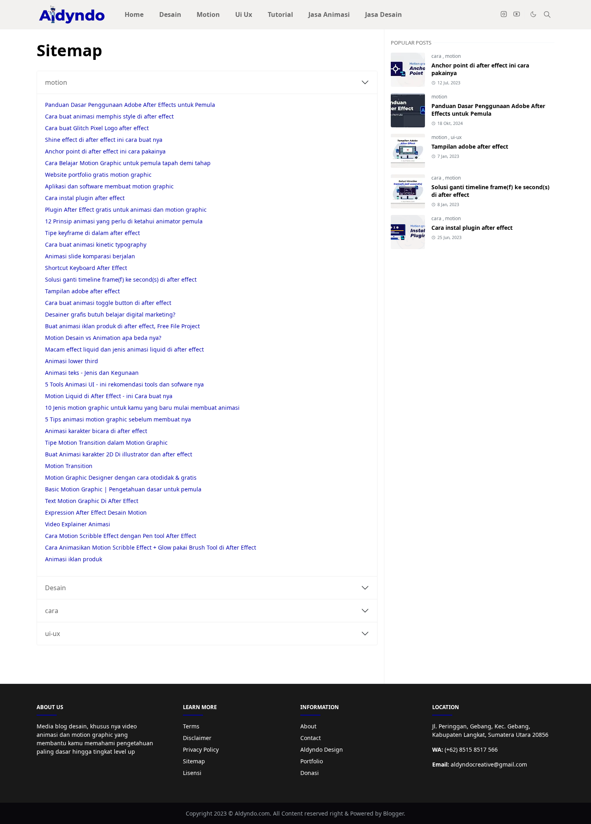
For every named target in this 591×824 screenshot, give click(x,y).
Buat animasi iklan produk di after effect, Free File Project (122, 326)
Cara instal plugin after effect (85, 198)
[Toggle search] (547, 14)
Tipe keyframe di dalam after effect (92, 233)
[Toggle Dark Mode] (533, 14)
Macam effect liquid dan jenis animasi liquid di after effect (124, 349)
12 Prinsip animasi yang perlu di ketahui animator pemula (124, 221)
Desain (55, 587)
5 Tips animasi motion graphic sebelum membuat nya (118, 419)
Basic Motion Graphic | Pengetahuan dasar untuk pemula (123, 489)
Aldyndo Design (321, 749)
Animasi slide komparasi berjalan (90, 256)
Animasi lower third (71, 361)
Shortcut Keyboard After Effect (86, 268)
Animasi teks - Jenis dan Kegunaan (92, 372)
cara (51, 610)
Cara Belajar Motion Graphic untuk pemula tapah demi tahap (128, 163)
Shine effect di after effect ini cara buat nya (103, 139)
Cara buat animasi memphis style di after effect (109, 116)
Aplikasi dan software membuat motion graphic (109, 186)
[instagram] (503, 14)
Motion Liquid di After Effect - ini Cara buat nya (108, 396)
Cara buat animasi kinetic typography (95, 244)
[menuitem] (134, 14)
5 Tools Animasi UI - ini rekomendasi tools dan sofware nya (124, 384)
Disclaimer (197, 738)
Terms (191, 726)
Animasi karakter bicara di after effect (96, 431)
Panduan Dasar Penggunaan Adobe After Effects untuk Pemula (130, 104)
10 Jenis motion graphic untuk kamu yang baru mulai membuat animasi (142, 407)
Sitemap (194, 761)
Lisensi (192, 773)
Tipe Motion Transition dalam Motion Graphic (106, 442)
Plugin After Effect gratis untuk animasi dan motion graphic (126, 209)
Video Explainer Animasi (77, 524)
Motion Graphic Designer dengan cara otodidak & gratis (121, 477)
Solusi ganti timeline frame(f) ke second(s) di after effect (121, 279)
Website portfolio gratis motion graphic (98, 174)
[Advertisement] (472, 321)
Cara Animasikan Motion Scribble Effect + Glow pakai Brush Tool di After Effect (150, 547)
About (308, 726)
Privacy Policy (201, 749)
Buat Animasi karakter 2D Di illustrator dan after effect (118, 454)
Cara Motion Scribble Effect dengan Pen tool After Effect (120, 536)
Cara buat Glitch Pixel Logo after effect (97, 128)
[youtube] (516, 14)
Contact (310, 738)
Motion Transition (68, 466)
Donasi (309, 773)
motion (56, 82)
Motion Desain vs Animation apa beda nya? (103, 337)
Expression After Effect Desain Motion (96, 512)
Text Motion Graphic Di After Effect (91, 501)
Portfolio (311, 761)
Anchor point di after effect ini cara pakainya (105, 151)
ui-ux (52, 633)
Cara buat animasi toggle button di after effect (108, 303)
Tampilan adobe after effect (82, 291)
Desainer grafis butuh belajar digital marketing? (110, 314)
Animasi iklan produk (73, 559)
